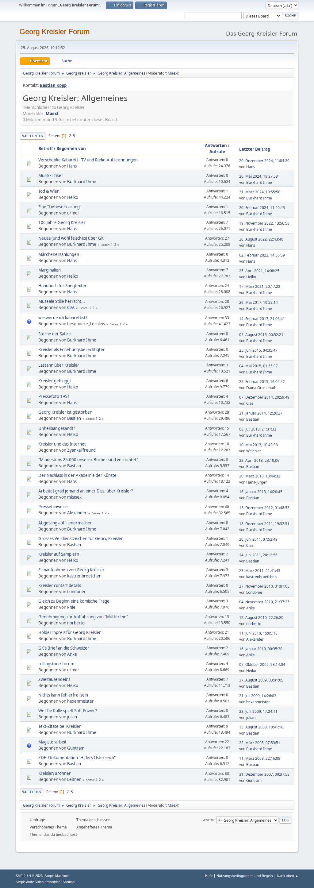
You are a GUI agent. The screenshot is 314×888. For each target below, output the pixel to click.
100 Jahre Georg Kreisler (62, 222)
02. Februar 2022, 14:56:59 (262, 255)
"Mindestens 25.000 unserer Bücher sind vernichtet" (88, 459)
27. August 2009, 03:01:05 (261, 680)
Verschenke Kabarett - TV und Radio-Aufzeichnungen (88, 160)
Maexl (173, 73)
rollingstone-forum (56, 663)
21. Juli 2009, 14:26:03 (257, 695)
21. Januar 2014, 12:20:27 (260, 413)
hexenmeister (80, 701)
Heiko (72, 197)
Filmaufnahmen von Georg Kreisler (71, 570)
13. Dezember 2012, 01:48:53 (264, 507)
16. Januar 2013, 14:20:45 (260, 491)
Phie (71, 607)
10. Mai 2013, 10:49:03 (258, 444)
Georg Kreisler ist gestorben (65, 412)
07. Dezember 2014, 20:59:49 (264, 397)
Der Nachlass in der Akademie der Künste (77, 475)
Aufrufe (217, 151)
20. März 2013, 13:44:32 (259, 476)
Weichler (253, 451)
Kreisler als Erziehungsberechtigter (71, 349)
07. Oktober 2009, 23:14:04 (262, 664)
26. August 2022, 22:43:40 (261, 239)
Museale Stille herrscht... (61, 301)
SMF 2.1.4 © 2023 (29, 876)
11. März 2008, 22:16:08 (259, 758)
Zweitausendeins (54, 679)
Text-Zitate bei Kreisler (59, 726)
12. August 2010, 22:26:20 (261, 617)
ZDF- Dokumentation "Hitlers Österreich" (77, 757)
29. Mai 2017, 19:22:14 (258, 302)
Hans (72, 166)
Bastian (74, 418)
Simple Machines (57, 876)
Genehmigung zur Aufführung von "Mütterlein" (83, 617)
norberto (76, 623)
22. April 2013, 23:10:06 (259, 460)
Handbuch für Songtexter (62, 285)
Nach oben (31, 792)
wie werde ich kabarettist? (62, 317)
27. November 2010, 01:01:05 (264, 586)
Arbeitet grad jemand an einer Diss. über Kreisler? (85, 491)
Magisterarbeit (52, 742)
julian (72, 717)
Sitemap (69, 882)
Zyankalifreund (81, 450)
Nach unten (32, 135)
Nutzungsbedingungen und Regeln (244, 875)
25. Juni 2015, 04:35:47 (258, 350)
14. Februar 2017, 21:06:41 (262, 318)
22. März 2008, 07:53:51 (259, 742)
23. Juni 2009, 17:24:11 (258, 711)
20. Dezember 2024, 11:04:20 (264, 160)
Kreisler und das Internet (62, 444)
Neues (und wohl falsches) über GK (71, 238)
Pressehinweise (53, 506)
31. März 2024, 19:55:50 (259, 192)
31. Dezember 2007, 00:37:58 (264, 774)
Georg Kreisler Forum (54, 31)
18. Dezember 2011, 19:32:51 (264, 523)
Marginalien (49, 270)
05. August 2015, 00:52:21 (261, 334)
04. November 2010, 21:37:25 (264, 601)
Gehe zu (207, 819)
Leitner (74, 779)
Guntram (75, 748)
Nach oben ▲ (287, 875)
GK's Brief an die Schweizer (63, 648)
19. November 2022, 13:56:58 (264, 223)
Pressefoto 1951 (54, 396)
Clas (71, 307)
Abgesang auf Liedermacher (65, 523)
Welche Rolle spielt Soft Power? (67, 710)
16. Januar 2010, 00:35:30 (260, 648)
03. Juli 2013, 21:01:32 (257, 429)
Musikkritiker (50, 175)
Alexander (77, 512)
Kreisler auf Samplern (58, 554)
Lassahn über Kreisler (58, 365)
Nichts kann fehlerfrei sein (63, 695)
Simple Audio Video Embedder (38, 882)
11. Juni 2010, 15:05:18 (258, 633)
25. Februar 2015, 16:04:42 (262, 381)
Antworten (216, 145)
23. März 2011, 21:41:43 (259, 570)
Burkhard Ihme (81, 181)
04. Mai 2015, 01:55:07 (258, 366)
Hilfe (209, 875)
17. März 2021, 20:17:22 (259, 286)
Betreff (45, 148)
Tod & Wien (48, 191)
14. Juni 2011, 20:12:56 (258, 555)
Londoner (76, 591)
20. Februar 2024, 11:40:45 (262, 207)
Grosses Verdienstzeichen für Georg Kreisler (80, 538)
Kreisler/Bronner (54, 773)
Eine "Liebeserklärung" (59, 207)
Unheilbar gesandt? (56, 428)
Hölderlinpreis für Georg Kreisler (69, 632)
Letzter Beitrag (254, 149)
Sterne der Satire (54, 334)
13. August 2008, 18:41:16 (261, 727)
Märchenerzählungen (58, 254)
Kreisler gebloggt (54, 381)
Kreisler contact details (59, 585)
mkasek (74, 497)
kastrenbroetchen (84, 576)
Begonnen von (71, 148)
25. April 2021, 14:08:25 (259, 270)
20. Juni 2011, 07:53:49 (258, 539)
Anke (250, 608)
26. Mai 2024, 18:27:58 (258, 176)
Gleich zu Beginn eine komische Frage (73, 601)
